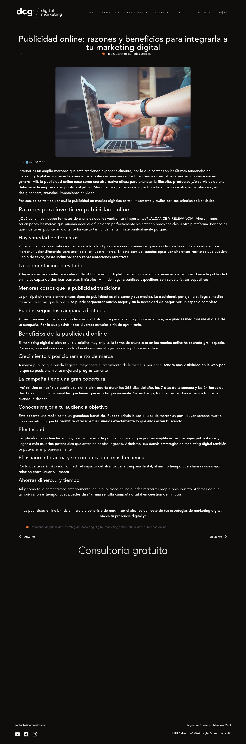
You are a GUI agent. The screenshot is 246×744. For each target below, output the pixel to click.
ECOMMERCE (137, 13)
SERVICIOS (111, 13)
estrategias (72, 527)
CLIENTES (163, 13)
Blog (111, 54)
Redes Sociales (141, 54)
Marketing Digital (91, 527)
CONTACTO (203, 13)
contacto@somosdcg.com (30, 725)
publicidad (135, 527)
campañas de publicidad (47, 527)
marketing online (116, 527)
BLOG (183, 13)
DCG (91, 13)
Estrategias (123, 54)
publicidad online (155, 527)
